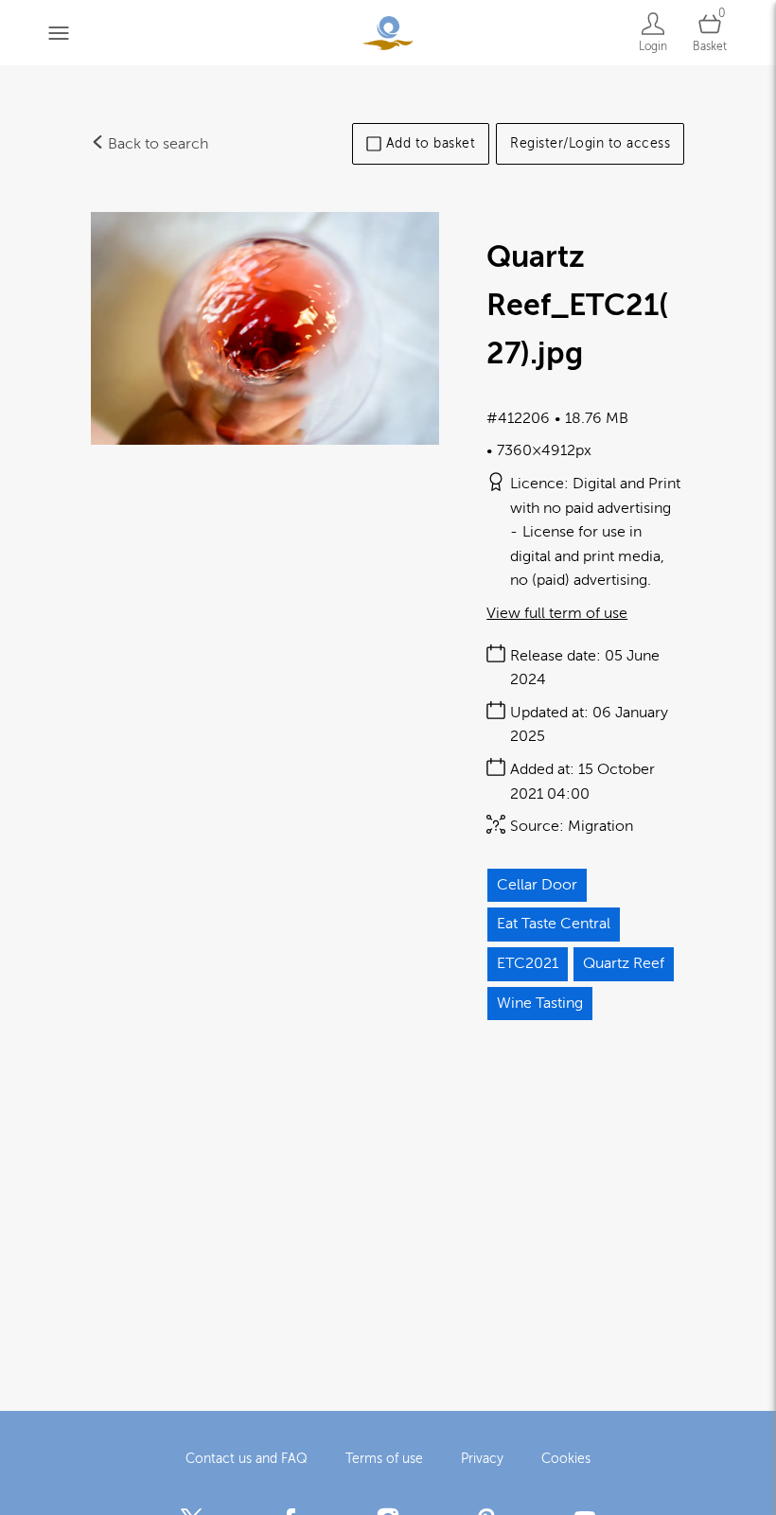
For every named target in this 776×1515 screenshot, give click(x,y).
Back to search (156, 143)
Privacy (482, 1459)
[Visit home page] (387, 32)
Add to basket (431, 143)
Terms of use (384, 1459)
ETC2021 (527, 963)
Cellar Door (537, 884)
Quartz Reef (623, 963)
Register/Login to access (590, 143)
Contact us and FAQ (246, 1459)
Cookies (566, 1459)
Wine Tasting (540, 1003)
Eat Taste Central (553, 923)
